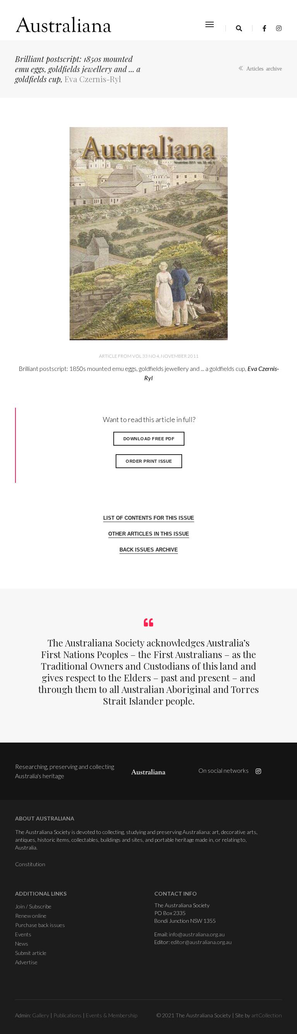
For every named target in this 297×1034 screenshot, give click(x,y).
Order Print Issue (149, 461)
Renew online (30, 915)
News (21, 943)
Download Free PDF (149, 438)
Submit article (30, 953)
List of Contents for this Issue (148, 518)
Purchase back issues (40, 925)
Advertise (26, 962)
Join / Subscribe (33, 906)
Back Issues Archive (148, 550)
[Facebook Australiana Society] (264, 28)
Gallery (40, 1015)
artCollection (266, 1015)
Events (23, 934)
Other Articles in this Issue (148, 534)
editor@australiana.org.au (201, 942)
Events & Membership (111, 1015)
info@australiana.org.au (197, 934)
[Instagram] (277, 28)
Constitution (30, 864)
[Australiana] (63, 24)
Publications (67, 1015)
